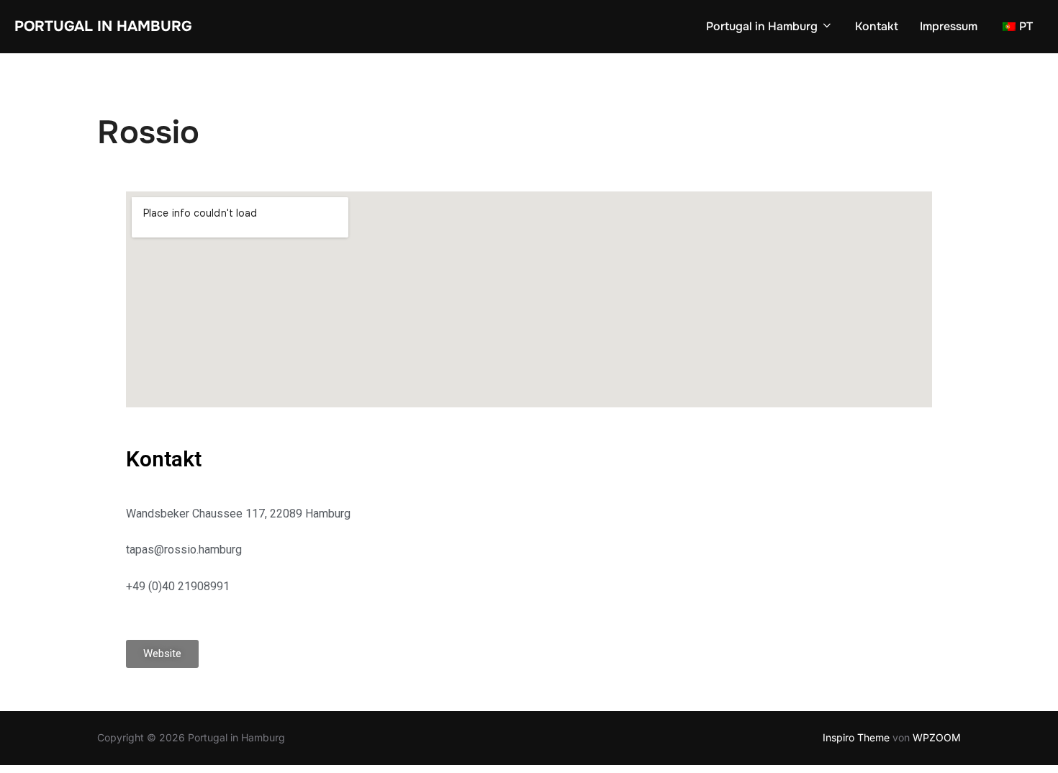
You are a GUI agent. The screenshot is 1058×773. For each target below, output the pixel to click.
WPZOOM (937, 737)
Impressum (948, 26)
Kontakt (876, 26)
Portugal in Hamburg (103, 26)
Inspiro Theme (856, 737)
